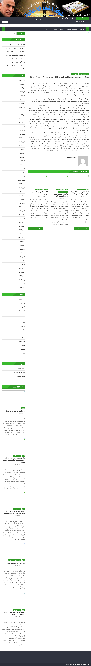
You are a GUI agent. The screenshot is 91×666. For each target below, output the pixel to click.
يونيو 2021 (22, 157)
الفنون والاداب (21, 341)
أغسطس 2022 (21, 122)
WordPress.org (21, 380)
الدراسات (23, 326)
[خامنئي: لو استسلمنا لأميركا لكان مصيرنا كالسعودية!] (79, 181)
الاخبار (80, 74)
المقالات (23, 349)
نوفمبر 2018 (22, 272)
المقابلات (23, 345)
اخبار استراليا (22, 299)
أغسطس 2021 (21, 149)
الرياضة (23, 330)
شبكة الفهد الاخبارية (72, 29)
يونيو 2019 (22, 245)
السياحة (23, 334)
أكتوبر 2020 (22, 188)
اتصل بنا (54, 29)
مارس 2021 (22, 168)
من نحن (82, 29)
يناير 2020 (22, 218)
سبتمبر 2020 (21, 191)
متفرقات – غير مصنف (19, 357)
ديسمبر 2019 (22, 222)
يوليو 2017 (22, 287)
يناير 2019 (22, 264)
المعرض (62, 29)
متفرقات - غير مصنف (63, 191)
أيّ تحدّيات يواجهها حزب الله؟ (65, 18)
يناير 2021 (22, 176)
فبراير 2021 (22, 172)
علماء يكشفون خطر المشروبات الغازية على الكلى (34, 229)
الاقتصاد (23, 318)
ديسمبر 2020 (21, 180)
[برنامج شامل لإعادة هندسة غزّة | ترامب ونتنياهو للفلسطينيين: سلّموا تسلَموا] (13, 445)
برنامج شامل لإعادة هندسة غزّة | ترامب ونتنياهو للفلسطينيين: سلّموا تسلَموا (15, 50)
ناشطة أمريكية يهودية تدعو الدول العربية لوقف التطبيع (15, 67)
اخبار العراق (86, 74)
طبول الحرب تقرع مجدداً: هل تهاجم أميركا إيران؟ (80, 229)
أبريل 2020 (22, 207)
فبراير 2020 (22, 214)
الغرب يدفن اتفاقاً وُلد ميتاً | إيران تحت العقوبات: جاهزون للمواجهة (15, 56)
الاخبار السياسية (39, 189)
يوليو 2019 (22, 241)
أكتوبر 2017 (22, 284)
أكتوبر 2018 (22, 276)
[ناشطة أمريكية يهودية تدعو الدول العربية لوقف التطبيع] (13, 600)
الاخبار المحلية (75, 74)
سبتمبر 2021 (22, 145)
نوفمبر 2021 (22, 138)
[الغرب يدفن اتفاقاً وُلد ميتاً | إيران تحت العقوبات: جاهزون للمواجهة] (13, 498)
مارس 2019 (22, 257)
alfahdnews (71, 157)
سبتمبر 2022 (22, 119)
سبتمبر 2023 (22, 111)
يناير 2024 (22, 96)
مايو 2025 (22, 92)
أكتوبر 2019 (22, 230)
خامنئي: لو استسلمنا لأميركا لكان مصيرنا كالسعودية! (80, 193)
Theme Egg (83, 664)
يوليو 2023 (22, 115)
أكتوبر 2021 (22, 142)
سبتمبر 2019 (22, 234)
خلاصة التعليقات (21, 376)
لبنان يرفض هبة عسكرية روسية (40, 193)
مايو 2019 (22, 249)
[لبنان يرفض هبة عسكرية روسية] (38, 181)
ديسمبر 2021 (22, 134)
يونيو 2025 (22, 88)
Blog (47, 29)
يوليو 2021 (22, 153)
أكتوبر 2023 (22, 107)
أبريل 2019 (22, 253)
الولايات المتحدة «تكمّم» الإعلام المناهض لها (60, 195)
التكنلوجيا (23, 322)
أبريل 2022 (22, 126)
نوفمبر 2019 (22, 226)
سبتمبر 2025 (22, 80)
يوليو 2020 (22, 199)
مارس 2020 (22, 211)
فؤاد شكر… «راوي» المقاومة (18, 62)
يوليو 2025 (22, 84)
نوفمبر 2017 (22, 280)
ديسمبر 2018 (22, 268)
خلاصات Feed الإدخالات (19, 372)
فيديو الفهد (22, 353)
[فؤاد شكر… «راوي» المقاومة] (13, 550)
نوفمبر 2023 (22, 103)
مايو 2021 (22, 161)
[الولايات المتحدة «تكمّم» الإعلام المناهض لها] (58, 181)
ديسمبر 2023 (21, 99)
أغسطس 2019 (21, 238)
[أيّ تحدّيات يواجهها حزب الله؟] (13, 397)
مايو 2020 (22, 203)
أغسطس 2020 (21, 195)
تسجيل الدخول (21, 368)
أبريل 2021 (22, 165)
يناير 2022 (22, 130)
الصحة (23, 337)
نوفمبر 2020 (22, 184)
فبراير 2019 (22, 261)
